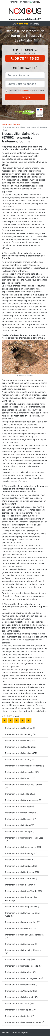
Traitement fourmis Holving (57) (20, 959)
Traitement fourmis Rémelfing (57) (21, 853)
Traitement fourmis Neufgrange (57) (22, 872)
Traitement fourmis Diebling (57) (20, 740)
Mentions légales (20, 1032)
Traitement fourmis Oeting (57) (19, 806)
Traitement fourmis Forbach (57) (20, 859)
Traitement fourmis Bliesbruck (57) (21, 997)
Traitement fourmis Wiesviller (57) (21, 991)
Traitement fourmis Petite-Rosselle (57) (23, 966)
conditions (24, 90)
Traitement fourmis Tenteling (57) (21, 734)
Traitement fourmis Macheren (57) (21, 984)
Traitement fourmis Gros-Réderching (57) (24, 1022)
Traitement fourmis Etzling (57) (19, 825)
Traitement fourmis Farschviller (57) (22, 772)
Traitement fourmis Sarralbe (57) (20, 972)
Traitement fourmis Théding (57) (20, 759)
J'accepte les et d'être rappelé (26, 90)
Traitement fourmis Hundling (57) (20, 728)
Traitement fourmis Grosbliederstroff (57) (24, 765)
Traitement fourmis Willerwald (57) (21, 928)
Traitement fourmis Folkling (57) (20, 794)
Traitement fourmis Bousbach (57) (21, 753)
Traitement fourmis (11, 124)
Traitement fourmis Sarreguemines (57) (23, 800)
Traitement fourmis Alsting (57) (19, 831)
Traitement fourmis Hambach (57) (20, 819)
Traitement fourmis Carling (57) (19, 1016)
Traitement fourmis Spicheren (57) (21, 885)
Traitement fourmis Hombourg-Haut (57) (24, 978)
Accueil (5, 1032)
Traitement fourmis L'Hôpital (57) (20, 1009)
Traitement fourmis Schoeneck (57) (21, 944)
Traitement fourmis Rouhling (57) (20, 747)
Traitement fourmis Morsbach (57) (21, 866)
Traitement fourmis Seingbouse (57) (22, 906)
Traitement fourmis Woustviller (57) (21, 812)
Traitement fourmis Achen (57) (19, 1003)
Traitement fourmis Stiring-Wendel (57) (23, 891)
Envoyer (25, 97)
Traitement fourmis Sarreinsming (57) (22, 922)
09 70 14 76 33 (26, 58)
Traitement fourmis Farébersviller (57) (23, 847)
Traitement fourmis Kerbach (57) (20, 778)
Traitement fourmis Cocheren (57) (21, 878)
